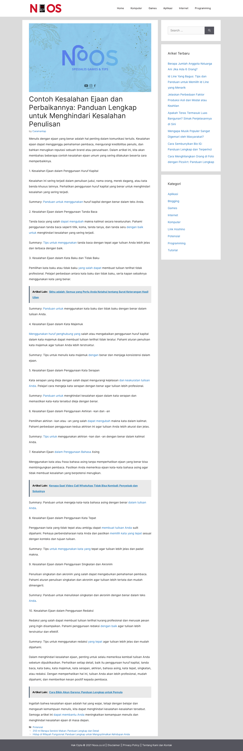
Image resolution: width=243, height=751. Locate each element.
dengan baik (109, 626)
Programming (203, 8)
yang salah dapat (89, 268)
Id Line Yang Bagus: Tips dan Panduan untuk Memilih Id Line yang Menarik (188, 82)
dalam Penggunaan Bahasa (73, 452)
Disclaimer (114, 745)
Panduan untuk (53, 308)
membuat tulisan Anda (117, 527)
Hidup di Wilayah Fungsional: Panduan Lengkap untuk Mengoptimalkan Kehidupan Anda (81, 734)
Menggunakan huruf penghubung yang (54, 334)
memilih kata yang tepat (126, 533)
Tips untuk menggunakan (60, 242)
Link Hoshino (176, 229)
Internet (183, 8)
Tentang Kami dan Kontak (157, 745)
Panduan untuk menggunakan (63, 201)
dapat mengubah (72, 221)
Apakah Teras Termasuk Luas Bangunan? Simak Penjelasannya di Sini (190, 118)
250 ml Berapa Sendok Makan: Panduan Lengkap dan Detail (66, 730)
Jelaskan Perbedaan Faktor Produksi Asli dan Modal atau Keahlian (187, 100)
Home (120, 8)
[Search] (209, 31)
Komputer (136, 8)
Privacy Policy (131, 745)
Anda (32, 600)
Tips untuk (50, 436)
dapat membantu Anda (69, 714)
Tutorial (173, 250)
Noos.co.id (98, 745)
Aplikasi (167, 8)
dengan (93, 355)
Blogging (173, 201)
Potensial (38, 727)
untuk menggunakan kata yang (70, 549)
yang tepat (95, 641)
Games (153, 8)
